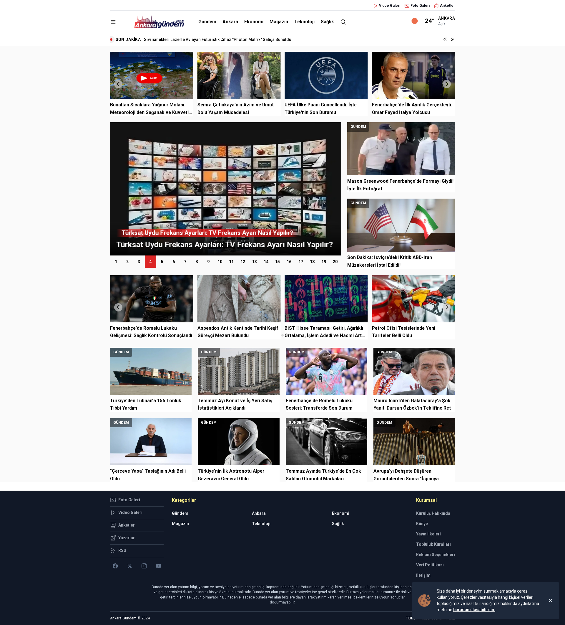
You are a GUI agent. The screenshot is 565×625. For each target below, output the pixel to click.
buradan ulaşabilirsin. (474, 609)
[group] (225, 188)
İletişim (423, 575)
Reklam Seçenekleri (435, 554)
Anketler (447, 6)
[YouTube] (158, 566)
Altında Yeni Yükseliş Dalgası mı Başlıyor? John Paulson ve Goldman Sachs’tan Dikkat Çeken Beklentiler (243, 39)
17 (300, 261)
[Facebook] (115, 566)
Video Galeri (389, 6)
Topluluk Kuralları (433, 544)
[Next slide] (447, 84)
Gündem (207, 21)
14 (266, 261)
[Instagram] (144, 566)
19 (323, 261)
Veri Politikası (430, 565)
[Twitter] (129, 566)
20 (335, 261)
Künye (422, 523)
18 (312, 261)
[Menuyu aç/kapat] (113, 22)
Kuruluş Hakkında (433, 513)
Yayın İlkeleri (428, 534)
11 (231, 261)
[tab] (278, 335)
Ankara (230, 21)
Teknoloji (304, 21)
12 (242, 261)
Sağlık (327, 21)
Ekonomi (253, 21)
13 (254, 261)
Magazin (279, 21)
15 (277, 261)
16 (289, 261)
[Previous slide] (118, 84)
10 (219, 261)
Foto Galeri (420, 6)
